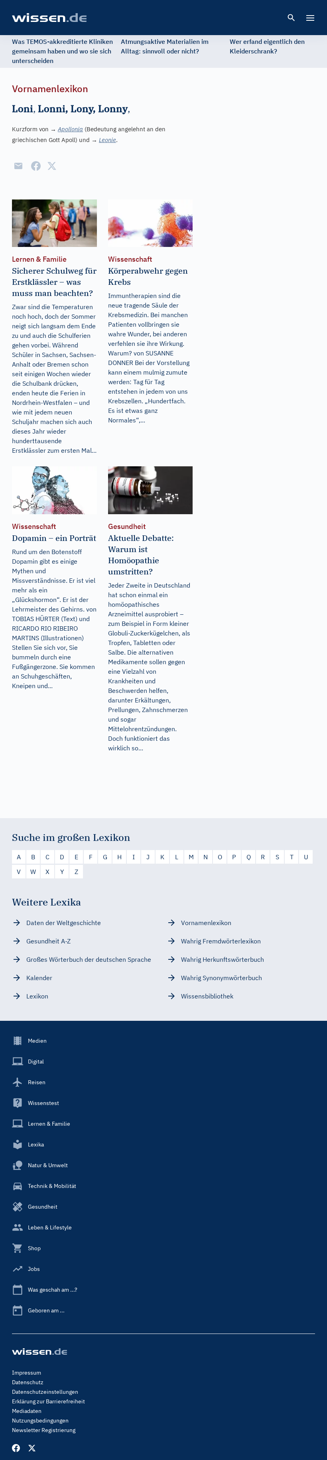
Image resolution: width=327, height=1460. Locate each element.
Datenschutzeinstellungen (45, 1391)
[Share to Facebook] (36, 166)
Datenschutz (27, 1382)
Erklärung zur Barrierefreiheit (48, 1401)
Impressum (26, 1372)
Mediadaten (26, 1411)
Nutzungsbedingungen (40, 1420)
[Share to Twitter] (52, 166)
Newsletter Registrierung (43, 1430)
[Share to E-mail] (18, 166)
